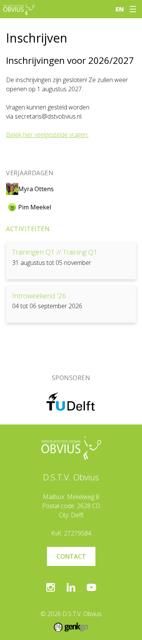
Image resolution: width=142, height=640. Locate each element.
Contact (71, 556)
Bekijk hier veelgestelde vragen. (47, 134)
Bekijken (71, 260)
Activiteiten (28, 229)
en (119, 9)
